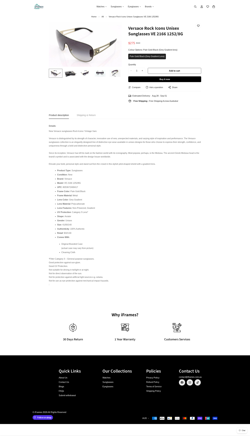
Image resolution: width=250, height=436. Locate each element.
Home (93, 17)
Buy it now (165, 79)
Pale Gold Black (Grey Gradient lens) (147, 57)
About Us (63, 378)
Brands (148, 6)
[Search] (195, 7)
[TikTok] (198, 382)
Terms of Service (154, 386)
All (103, 17)
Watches (100, 6)
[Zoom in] (116, 28)
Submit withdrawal (67, 395)
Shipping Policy (153, 391)
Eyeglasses (133, 6)
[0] (214, 7)
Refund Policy (152, 382)
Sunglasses (116, 6)
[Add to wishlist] (198, 26)
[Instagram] (190, 382)
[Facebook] (182, 382)
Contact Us (64, 382)
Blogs (61, 386)
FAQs (61, 391)
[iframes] (39, 6)
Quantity (132, 64)
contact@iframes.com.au (190, 377)
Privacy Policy (152, 378)
